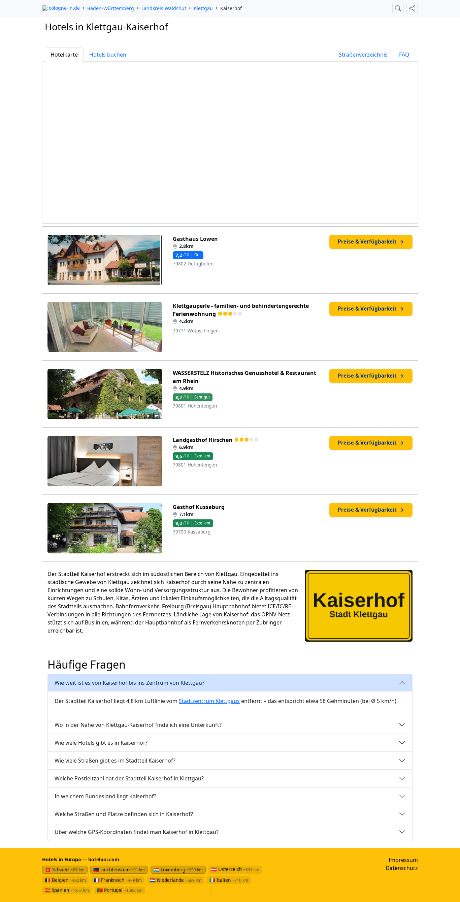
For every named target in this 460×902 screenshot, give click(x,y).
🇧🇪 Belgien (65, 880)
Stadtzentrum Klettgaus (209, 701)
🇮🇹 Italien (228, 880)
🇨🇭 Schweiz (65, 869)
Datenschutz (402, 868)
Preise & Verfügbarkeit (371, 241)
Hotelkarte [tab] (64, 54)
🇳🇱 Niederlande (175, 880)
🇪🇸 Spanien (67, 890)
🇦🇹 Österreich (235, 869)
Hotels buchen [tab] (107, 54)
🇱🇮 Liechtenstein (119, 869)
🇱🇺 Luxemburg (178, 869)
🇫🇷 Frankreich (118, 880)
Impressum (403, 860)
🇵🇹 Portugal (119, 890)
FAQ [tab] (404, 54)
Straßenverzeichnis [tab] (363, 54)
